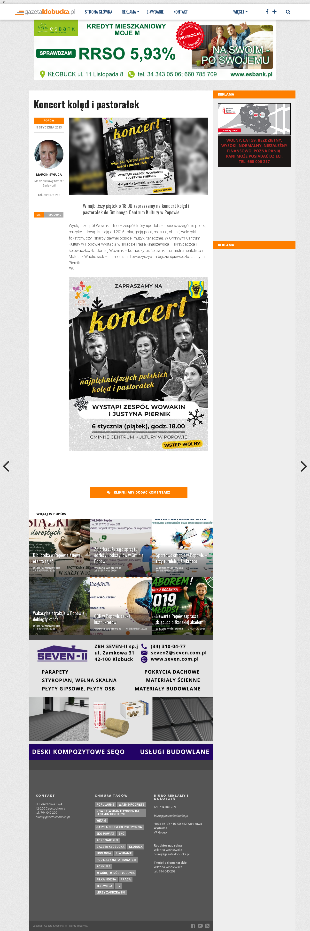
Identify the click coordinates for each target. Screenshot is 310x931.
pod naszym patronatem (116, 860)
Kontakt (180, 12)
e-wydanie (124, 853)
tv (119, 886)
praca (126, 879)
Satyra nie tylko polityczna (119, 827)
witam (101, 820)
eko (121, 833)
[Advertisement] (157, 467)
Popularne (54, 214)
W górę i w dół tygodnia (115, 873)
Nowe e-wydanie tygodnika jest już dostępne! (117, 813)
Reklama (129, 12)
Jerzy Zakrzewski (110, 892)
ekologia (103, 853)
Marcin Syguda (49, 174)
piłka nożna (106, 879)
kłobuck (136, 846)
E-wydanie (155, 12)
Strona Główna (98, 12)
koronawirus (107, 840)
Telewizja (104, 886)
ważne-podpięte (131, 804)
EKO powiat (105, 833)
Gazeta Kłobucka (110, 846)
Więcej (238, 12)
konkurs (103, 866)
